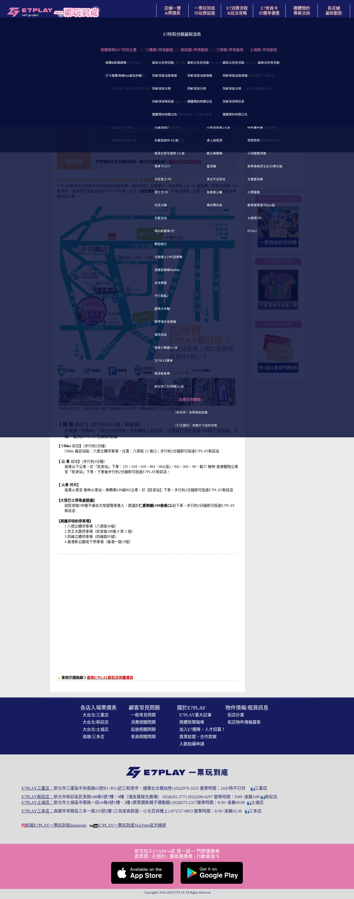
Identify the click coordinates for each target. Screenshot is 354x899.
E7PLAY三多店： (38, 811)
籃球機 (211, 166)
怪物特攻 (253, 140)
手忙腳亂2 (161, 296)
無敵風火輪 (214, 192)
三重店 (261, 788)
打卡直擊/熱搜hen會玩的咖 (123, 75)
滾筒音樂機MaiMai (167, 270)
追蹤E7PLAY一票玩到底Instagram (56, 825)
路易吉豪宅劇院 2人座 (169, 153)
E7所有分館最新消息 (182, 34)
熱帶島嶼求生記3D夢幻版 (264, 166)
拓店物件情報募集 (244, 722)
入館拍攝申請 (191, 744)
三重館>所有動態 (159, 50)
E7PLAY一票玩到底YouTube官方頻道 (132, 825)
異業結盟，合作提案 (198, 736)
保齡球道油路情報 (164, 75)
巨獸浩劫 (160, 218)
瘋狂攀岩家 (214, 205)
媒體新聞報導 (191, 722)
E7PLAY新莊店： (38, 797)
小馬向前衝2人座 (218, 127)
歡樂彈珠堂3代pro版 (261, 205)
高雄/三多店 (93, 736)
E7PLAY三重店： (38, 788)
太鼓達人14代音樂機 (168, 257)
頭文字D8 (161, 192)
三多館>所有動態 (230, 50)
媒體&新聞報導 (115, 63)
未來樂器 (160, 283)
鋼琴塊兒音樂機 (165, 322)
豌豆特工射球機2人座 (169, 386)
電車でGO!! (162, 166)
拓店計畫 (236, 715)
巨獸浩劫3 (161, 127)
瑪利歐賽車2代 (164, 231)
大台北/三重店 (96, 715)
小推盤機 (253, 192)
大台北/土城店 (96, 729)
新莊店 (271, 797)
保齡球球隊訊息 (163, 101)
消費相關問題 (143, 722)
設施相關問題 (143, 729)
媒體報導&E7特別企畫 (119, 50)
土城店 (257, 802)
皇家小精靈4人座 (166, 347)
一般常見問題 (143, 715)
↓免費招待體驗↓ (190, 400)
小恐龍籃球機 (256, 153)
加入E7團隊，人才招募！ (202, 729)
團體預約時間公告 (164, 114)
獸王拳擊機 (214, 153)
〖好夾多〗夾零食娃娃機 (190, 412)
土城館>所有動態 (263, 50)
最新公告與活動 (163, 63)
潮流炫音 (160, 335)
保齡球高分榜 (161, 88)
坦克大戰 (160, 205)
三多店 (255, 811)
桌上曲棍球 (214, 140)
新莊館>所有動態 (194, 50)
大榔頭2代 (254, 218)
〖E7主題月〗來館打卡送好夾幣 (195, 425)
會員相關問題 (143, 736)
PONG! (252, 231)
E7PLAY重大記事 (195, 715)
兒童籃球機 (255, 179)
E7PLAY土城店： (38, 802)
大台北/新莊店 (96, 722)
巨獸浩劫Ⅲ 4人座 (166, 140)
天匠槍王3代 (163, 179)
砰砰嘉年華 (255, 127)
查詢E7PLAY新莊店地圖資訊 (110, 678)
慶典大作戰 (162, 309)
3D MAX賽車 (163, 360)
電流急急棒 (162, 373)
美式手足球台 (216, 179)
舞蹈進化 (160, 244)
